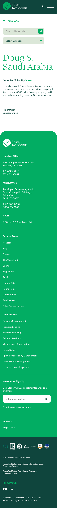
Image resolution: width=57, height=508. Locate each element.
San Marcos (9, 300)
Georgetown (9, 294)
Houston (7, 242)
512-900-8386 (12, 204)
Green (28, 80)
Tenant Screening (12, 332)
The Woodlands (11, 260)
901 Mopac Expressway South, (18, 189)
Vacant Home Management (17, 361)
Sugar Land (8, 271)
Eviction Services (12, 338)
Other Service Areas (13, 306)
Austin (6, 277)
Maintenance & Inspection (16, 344)
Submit (47, 399)
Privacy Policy (17, 500)
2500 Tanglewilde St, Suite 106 (18, 162)
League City (9, 283)
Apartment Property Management (20, 355)
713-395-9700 (12, 171)
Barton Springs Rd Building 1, (17, 192)
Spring (6, 265)
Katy (5, 248)
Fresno (6, 254)
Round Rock (9, 288)
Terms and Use (30, 500)
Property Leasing (11, 326)
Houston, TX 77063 (12, 165)
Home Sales (9, 350)
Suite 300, (8, 195)
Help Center (9, 427)
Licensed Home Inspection (16, 367)
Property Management (14, 321)
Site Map (6, 500)
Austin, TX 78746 (11, 198)
